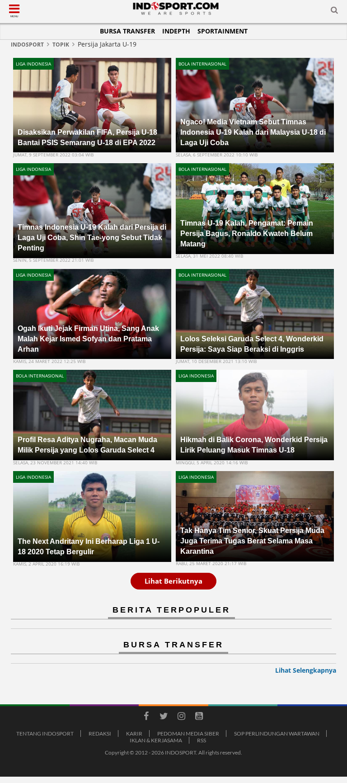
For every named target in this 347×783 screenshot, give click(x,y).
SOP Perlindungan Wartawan (276, 733)
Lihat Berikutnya (173, 580)
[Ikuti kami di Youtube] (199, 717)
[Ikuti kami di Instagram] (181, 717)
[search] (334, 11)
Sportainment (222, 31)
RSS (201, 740)
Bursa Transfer (127, 31)
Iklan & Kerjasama (156, 740)
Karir (134, 733)
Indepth (176, 31)
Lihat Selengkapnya (305, 670)
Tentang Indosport (45, 733)
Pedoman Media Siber (188, 733)
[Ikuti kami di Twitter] (163, 717)
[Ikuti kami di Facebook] (146, 717)
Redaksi (100, 733)
